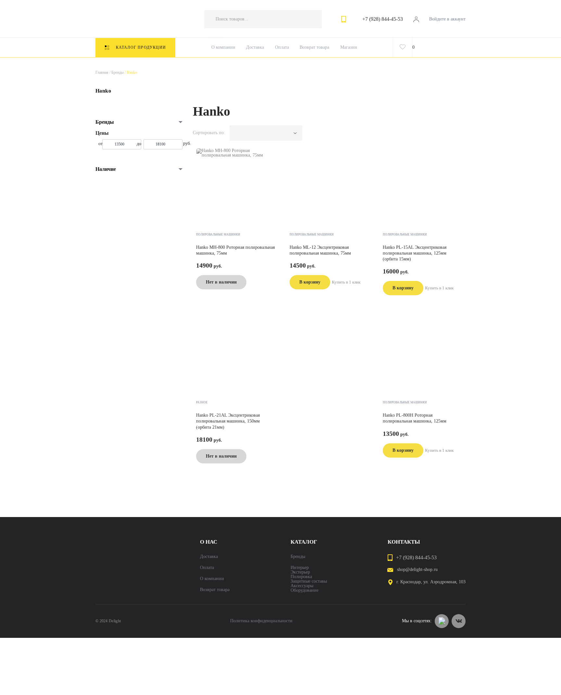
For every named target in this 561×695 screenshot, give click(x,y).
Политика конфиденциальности (261, 621)
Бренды (116, 72)
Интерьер (300, 567)
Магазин (348, 47)
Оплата (282, 47)
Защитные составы (309, 581)
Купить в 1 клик (346, 282)
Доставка (255, 47)
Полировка (301, 577)
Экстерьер (300, 572)
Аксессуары (302, 586)
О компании (223, 47)
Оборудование (304, 590)
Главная (101, 72)
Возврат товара (314, 47)
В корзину (309, 282)
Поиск (310, 19)
